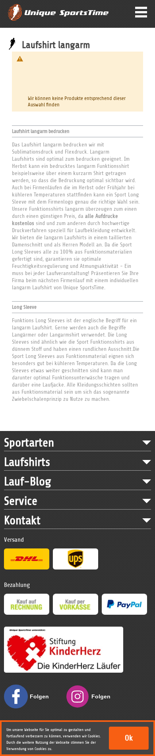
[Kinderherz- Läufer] (63, 630)
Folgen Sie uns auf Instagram (103, 700)
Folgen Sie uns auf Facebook (42, 700)
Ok (129, 738)
